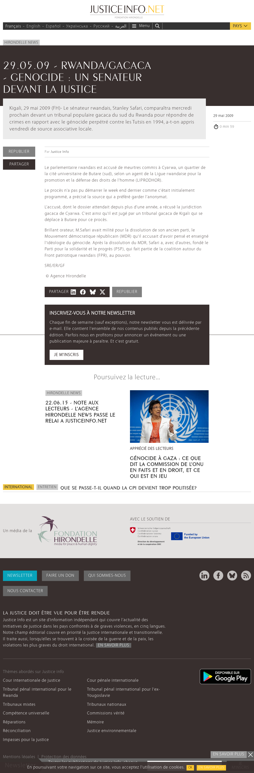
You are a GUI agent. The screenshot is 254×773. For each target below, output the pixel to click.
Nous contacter (25, 591)
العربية (121, 26)
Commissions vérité (106, 713)
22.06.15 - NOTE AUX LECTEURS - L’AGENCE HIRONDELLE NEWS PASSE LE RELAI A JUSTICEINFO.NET (80, 410)
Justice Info (60, 152)
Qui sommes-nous (107, 576)
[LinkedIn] (204, 575)
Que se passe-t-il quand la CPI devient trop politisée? (129, 487)
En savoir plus (211, 768)
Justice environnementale (111, 731)
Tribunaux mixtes (19, 705)
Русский (102, 26)
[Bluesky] (232, 575)
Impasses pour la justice (26, 740)
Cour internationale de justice (31, 680)
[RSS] (246, 575)
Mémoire (95, 722)
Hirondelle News (21, 43)
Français (13, 26)
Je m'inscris (66, 355)
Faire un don (60, 576)
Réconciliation (17, 731)
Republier (19, 152)
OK (190, 768)
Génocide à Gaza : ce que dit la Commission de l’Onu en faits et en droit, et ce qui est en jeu (167, 466)
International (18, 487)
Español (53, 26)
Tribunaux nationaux (106, 705)
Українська (77, 26)
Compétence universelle (26, 713)
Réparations (14, 722)
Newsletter (19, 576)
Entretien (47, 487)
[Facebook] (218, 575)
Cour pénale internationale (113, 680)
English (33, 26)
